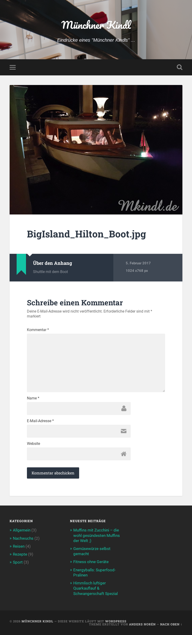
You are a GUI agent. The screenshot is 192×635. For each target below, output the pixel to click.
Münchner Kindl (96, 24)
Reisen (19, 546)
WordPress (115, 621)
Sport (18, 562)
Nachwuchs (23, 538)
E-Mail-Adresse (40, 421)
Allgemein (21, 530)
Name (33, 398)
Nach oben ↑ (171, 624)
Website (33, 444)
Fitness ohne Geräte (91, 561)
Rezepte (20, 554)
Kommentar (38, 330)
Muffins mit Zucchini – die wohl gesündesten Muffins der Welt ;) (96, 535)
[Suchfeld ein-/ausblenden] (179, 67)
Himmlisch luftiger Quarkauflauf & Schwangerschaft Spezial (95, 588)
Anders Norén (142, 624)
